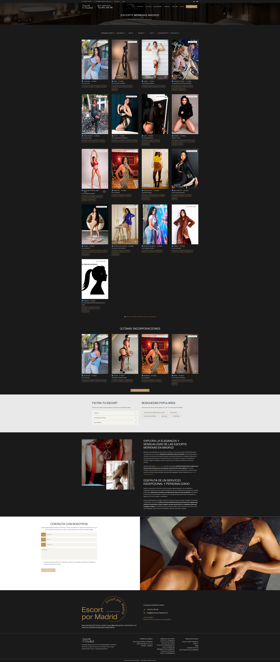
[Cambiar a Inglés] (194, 1)
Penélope (117, 190)
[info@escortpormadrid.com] (145, 613)
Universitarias (91, 199)
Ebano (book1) (148, 190)
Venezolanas (182, 89)
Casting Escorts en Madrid (188, 650)
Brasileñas (145, 86)
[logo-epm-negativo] (87, 7)
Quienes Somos (192, 648)
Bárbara (176, 135)
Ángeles (86, 300)
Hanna (146, 81)
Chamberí (123, 86)
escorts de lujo (159, 466)
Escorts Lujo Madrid (167, 641)
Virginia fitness (179, 81)
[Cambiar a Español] (197, 1)
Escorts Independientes (166, 645)
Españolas (99, 196)
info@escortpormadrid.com (157, 613)
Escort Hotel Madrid (167, 653)
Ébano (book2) (88, 135)
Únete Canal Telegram (190, 641)
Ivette (116, 135)
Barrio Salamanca (154, 86)
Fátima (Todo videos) (120, 246)
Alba (145, 135)
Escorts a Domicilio (168, 651)
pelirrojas (150, 474)
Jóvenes (98, 86)
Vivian (116, 375)
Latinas (104, 86)
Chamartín (182, 140)
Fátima (86, 246)
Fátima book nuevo (150, 246)
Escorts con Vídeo (168, 643)
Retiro (92, 86)
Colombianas (86, 86)
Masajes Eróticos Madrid (166, 649)
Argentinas (115, 140)
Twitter (195, 643)
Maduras (115, 89)
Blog (196, 645)
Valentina (87, 81)
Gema (115, 81)
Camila (176, 246)
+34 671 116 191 (152, 609)
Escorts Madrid (132, 19)
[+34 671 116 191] (145, 609)
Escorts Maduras (169, 647)
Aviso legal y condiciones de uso (148, 660)
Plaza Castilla (190, 140)
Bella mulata (178, 190)
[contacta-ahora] (105, 7)
